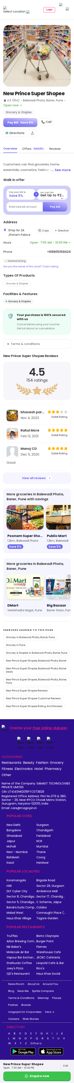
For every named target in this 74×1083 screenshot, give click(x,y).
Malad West (15, 913)
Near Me (23, 991)
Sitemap (43, 998)
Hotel (38, 768)
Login (49, 9)
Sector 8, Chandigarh (21, 897)
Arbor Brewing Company (21, 941)
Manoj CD (29, 448)
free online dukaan (50, 727)
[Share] (32, 133)
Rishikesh (13, 857)
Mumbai (42, 846)
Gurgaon (42, 825)
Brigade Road (45, 880)
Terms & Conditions (21, 998)
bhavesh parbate (33, 412)
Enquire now (39, 1076)
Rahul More (30, 430)
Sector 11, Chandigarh (21, 902)
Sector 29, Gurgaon (50, 886)
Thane (41, 852)
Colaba (41, 907)
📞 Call (46, 122)
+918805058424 (59, 252)
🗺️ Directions (14, 133)
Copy (45, 230)
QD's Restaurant (18, 974)
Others (36, 1043)
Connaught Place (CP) (51, 913)
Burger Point (45, 941)
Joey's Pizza (15, 968)
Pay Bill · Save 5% (20, 122)
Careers (13, 1019)
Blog (11, 991)
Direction (63, 230)
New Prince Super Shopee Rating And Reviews (34, 706)
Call (65, 1065)
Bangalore (14, 830)
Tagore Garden (47, 918)
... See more (61, 170)
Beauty (28, 762)
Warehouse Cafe (48, 952)
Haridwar (42, 863)
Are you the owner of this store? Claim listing (30, 266)
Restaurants (11, 762)
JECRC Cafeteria (48, 957)
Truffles (12, 936)
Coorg (40, 857)
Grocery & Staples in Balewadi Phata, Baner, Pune (36, 653)
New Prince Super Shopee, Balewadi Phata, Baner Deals (36, 670)
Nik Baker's (14, 947)
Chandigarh (44, 830)
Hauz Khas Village (19, 918)
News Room (16, 984)
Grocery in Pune (15, 645)
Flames (41, 947)
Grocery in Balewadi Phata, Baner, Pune (30, 637)
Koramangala (16, 880)
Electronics (24, 768)
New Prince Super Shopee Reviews (27, 690)
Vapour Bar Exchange (21, 957)
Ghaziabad (14, 836)
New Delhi (13, 825)
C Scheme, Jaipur (49, 902)
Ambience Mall (47, 891)
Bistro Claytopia (47, 936)
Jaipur (11, 841)
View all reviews (34, 478)
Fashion (42, 762)
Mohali (11, 846)
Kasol (10, 863)
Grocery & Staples (17, 283)
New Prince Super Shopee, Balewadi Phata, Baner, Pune (36, 681)
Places (56, 998)
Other (6, 775)
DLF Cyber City (17, 891)
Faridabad (43, 836)
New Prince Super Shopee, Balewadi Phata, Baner (36, 660)
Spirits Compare (43, 991)
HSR (9, 886)
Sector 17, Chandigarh (51, 897)
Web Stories (31, 1019)
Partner (13, 1005)
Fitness (7, 768)
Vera (48, 1012)
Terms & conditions (25, 344)
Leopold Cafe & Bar (50, 963)
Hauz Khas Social (48, 974)
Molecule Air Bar (18, 952)
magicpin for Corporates (25, 1012)
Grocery (57, 762)
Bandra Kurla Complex (21, 907)
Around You (50, 984)
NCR (39, 841)
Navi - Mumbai (17, 852)
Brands (26, 1005)
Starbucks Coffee (19, 963)
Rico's (40, 968)
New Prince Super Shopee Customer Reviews (33, 698)
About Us (33, 984)
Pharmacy (53, 768)
